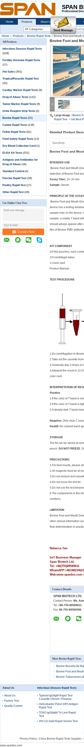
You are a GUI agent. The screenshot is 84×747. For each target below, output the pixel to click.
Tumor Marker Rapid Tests (19, 104)
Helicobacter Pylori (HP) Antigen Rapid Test (58, 706)
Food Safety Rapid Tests (17, 138)
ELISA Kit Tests (12, 152)
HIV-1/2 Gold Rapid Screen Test (58, 721)
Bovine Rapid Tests (39, 36)
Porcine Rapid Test (14, 178)
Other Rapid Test (13, 192)
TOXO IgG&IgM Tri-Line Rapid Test (57, 714)
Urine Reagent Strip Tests (18, 111)
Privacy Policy (28, 738)
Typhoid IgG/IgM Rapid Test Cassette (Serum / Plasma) (55, 697)
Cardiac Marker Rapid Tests (20, 90)
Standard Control (13, 171)
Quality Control (13, 705)
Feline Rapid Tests (14, 131)
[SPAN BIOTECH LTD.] (31, 9)
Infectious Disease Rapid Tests (22, 48)
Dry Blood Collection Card (19, 145)
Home (9, 21)
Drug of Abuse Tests (15, 97)
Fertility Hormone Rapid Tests (21, 60)
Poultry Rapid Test (14, 185)
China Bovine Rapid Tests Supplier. (60, 738)
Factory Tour (11, 700)
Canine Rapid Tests (14, 125)
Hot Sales (8, 71)
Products (27, 21)
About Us (46, 21)
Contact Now (26, 231)
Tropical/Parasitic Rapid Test (20, 78)
